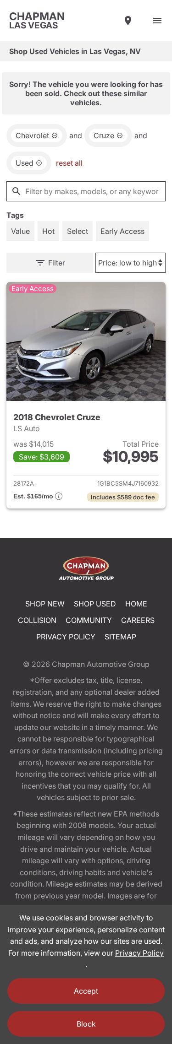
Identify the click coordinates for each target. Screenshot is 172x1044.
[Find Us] (128, 20)
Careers (138, 620)
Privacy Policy (65, 636)
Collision (37, 620)
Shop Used (95, 603)
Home (136, 603)
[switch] (157, 20)
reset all (69, 163)
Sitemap (120, 636)
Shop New (45, 603)
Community (89, 620)
